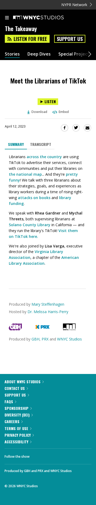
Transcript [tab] (40, 144)
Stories (12, 54)
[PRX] (42, 328)
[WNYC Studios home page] (45, 17)
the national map (25, 174)
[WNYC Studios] (69, 328)
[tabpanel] (48, 215)
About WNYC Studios (23, 381)
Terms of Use (16, 428)
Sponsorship (17, 408)
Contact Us (15, 388)
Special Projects (74, 54)
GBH (35, 339)
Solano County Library (29, 224)
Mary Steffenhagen (47, 304)
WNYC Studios (69, 339)
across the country (44, 156)
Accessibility (16, 441)
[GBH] (15, 328)
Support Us (70, 38)
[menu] (7, 18)
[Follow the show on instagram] (68, 455)
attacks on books (33, 197)
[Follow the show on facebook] (39, 455)
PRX (45, 339)
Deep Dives (39, 54)
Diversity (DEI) (17, 415)
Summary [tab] (16, 144)
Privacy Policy (18, 435)
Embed (64, 112)
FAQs (9, 401)
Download (39, 112)
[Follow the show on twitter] (53, 455)
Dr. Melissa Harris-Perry (47, 311)
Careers (12, 421)
